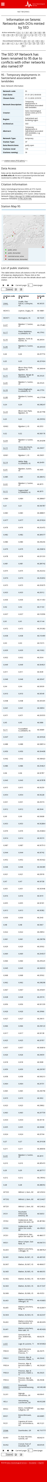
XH (3, 43)
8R (44, 32)
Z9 (34, 43)
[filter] (6, 298)
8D (39, 32)
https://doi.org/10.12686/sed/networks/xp (27, 196)
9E (12, 35)
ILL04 (5, 441)
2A (25, 41)
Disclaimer (33, 1463)
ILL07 (5, 325)
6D (37, 41)
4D (31, 32)
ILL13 (5, 448)
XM (8, 43)
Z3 (30, 43)
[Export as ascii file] (21, 289)
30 (27, 32)
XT (12, 43)
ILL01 (5, 469)
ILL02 (5, 484)
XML (30, 198)
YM (21, 43)
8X (4, 35)
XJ (32, 35)
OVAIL (5, 303)
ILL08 (5, 397)
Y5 (25, 43)
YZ (45, 35)
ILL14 (5, 462)
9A (8, 35)
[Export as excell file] (15, 289)
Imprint (41, 1463)
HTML (20, 198)
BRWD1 (6, 1387)
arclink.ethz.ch (7, 175)
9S (17, 35)
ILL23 (5, 368)
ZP (42, 43)
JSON (26, 198)
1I (23, 32)
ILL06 (5, 347)
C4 (20, 35)
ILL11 (5, 730)
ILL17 (5, 332)
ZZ (24, 37)
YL (17, 43)
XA (42, 41)
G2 (25, 35)
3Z (29, 41)
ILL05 (5, 383)
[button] (2, 4)
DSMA (5, 1430)
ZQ (23, 45)
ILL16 (5, 339)
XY (36, 35)
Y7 (40, 35)
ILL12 (5, 491)
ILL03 (5, 1156)
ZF (38, 43)
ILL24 (5, 412)
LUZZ (5, 1344)
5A (35, 32)
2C (33, 41)
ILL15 (5, 376)
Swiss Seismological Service (16, 1463)
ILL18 (5, 390)
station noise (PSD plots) (14, 160)
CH (18, 32)
